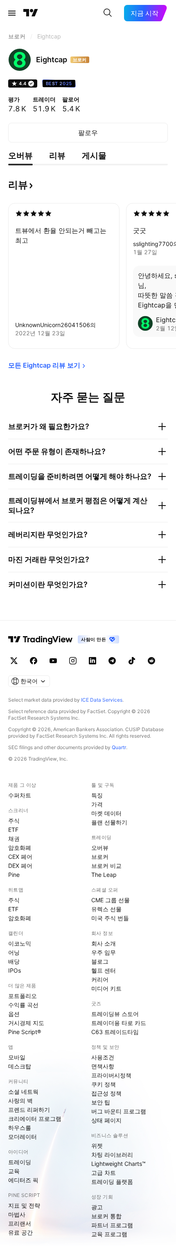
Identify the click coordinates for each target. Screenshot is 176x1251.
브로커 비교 (106, 865)
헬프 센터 (103, 970)
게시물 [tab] (94, 155)
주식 (14, 820)
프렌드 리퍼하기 (29, 1109)
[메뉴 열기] (12, 13)
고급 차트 (103, 1172)
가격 (97, 804)
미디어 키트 (106, 988)
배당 (14, 961)
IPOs (14, 970)
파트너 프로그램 (112, 1225)
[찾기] (107, 13)
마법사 (16, 1214)
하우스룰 (19, 1127)
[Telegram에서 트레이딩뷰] (112, 660)
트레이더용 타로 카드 (118, 1022)
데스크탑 (19, 1066)
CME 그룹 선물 (110, 899)
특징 (97, 795)
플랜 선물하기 (109, 822)
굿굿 (139, 230)
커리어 (99, 979)
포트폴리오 (22, 995)
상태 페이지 (106, 1120)
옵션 (14, 1013)
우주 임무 (103, 952)
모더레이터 (22, 1136)
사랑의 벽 (20, 1100)
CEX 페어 (20, 856)
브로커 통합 (106, 1216)
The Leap (104, 874)
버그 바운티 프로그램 (118, 1111)
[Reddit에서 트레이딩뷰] (151, 660)
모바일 (16, 1057)
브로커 (99, 856)
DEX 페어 (20, 865)
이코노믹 (19, 943)
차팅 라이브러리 (112, 1154)
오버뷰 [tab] (20, 155)
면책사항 (102, 1066)
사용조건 (102, 1057)
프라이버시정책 (111, 1075)
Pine (14, 874)
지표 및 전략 (24, 1205)
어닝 (14, 952)
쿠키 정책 (103, 1084)
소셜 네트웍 (23, 1091)
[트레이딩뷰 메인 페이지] (30, 13)
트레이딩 (19, 1161)
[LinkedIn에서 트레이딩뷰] (92, 660)
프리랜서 (19, 1223)
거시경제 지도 (26, 1022)
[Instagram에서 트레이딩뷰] (73, 660)
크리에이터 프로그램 (34, 1118)
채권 (14, 838)
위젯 (97, 1145)
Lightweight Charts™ (118, 1163)
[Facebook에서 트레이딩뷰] (33, 660)
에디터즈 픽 (23, 1179)
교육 (14, 1170)
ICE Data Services (101, 700)
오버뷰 (99, 847)
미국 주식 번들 (110, 918)
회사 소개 (103, 943)
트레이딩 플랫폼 (112, 1181)
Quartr (119, 747)
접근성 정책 (106, 1093)
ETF (13, 829)
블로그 (99, 961)
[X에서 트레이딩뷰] (14, 660)
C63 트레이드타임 (115, 1031)
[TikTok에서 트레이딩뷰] (132, 660)
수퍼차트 (19, 795)
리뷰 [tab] (57, 155)
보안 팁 (100, 1102)
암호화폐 (19, 847)
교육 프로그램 (109, 1234)
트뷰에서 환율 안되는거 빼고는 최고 (60, 235)
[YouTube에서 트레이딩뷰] (53, 660)
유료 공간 (20, 1232)
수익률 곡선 (23, 1004)
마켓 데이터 (106, 813)
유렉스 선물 (106, 909)
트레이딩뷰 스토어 (115, 1013)
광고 (97, 1207)
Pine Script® (24, 1031)
